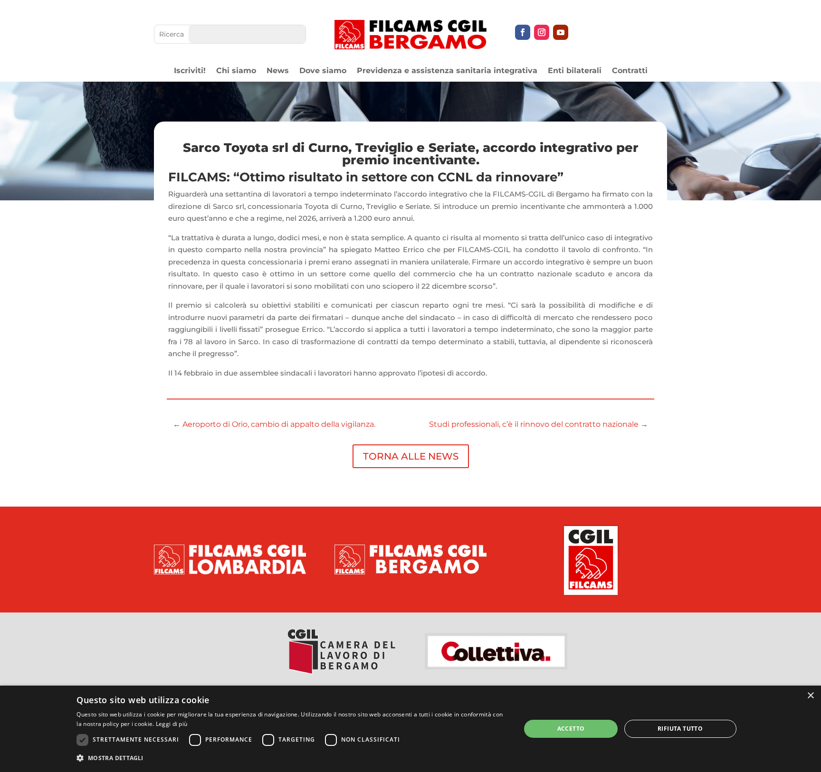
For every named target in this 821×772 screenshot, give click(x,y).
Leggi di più (172, 724)
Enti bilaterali (574, 71)
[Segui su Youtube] (560, 32)
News (278, 71)
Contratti (630, 71)
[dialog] (410, 729)
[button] (291, 758)
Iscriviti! (190, 71)
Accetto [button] (571, 729)
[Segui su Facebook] (522, 32)
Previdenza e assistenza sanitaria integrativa (447, 71)
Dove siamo (322, 71)
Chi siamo (236, 71)
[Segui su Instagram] (541, 32)
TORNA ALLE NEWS (410, 456)
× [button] (810, 695)
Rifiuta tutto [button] (680, 729)
